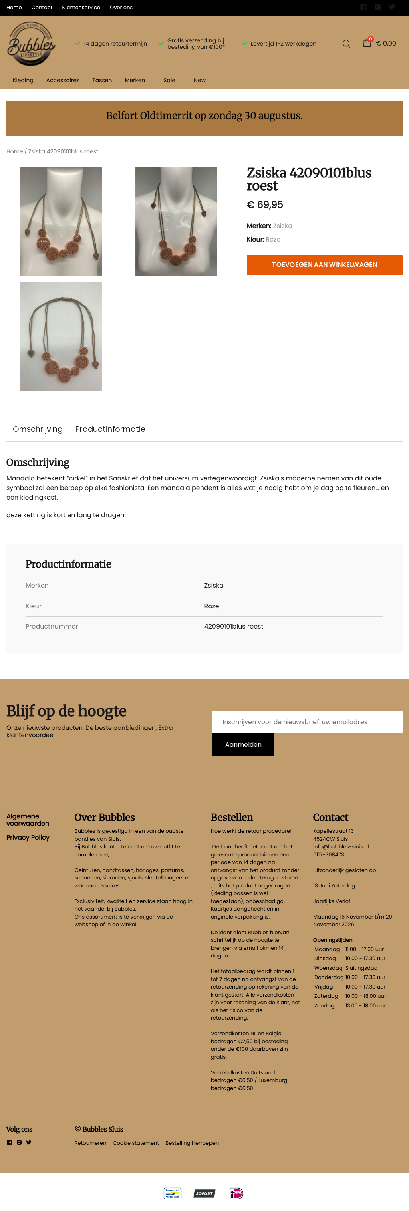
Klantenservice (81, 7)
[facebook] (363, 8)
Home (14, 7)
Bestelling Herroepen (192, 1143)
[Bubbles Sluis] (31, 43)
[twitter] (392, 8)
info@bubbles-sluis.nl (341, 846)
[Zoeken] (346, 43)
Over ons (121, 7)
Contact (42, 7)
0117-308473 (328, 854)
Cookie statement (136, 1143)
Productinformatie (110, 429)
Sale (169, 80)
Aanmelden (243, 744)
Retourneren (91, 1143)
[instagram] (378, 8)
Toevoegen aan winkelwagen (324, 264)
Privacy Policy (28, 837)
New (200, 80)
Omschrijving (38, 429)
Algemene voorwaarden (27, 820)
